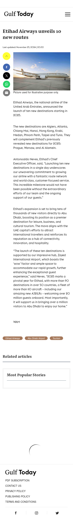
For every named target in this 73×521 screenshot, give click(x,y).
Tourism (56, 338)
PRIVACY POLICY (15, 491)
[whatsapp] (6, 84)
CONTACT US (13, 485)
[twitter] (6, 75)
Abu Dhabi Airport (36, 338)
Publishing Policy (17, 496)
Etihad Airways (12, 338)
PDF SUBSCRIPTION (17, 480)
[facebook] (6, 67)
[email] (6, 92)
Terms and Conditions (20, 501)
